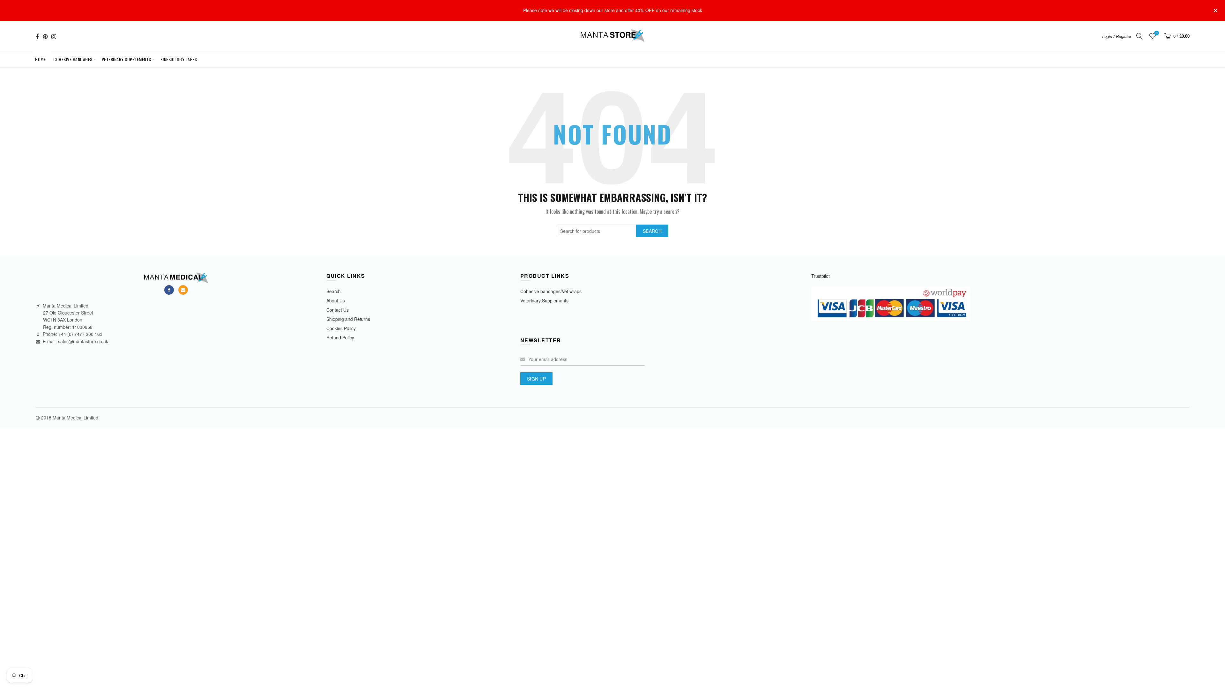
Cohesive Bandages (73, 59)
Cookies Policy (341, 328)
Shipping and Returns (348, 319)
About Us (335, 300)
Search (652, 231)
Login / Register (1116, 36)
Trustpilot (820, 276)
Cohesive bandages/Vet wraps (551, 291)
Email (183, 290)
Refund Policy (340, 337)
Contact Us (337, 310)
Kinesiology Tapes (178, 59)
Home (42, 57)
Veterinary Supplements (126, 59)
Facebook (169, 290)
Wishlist (1156, 33)
